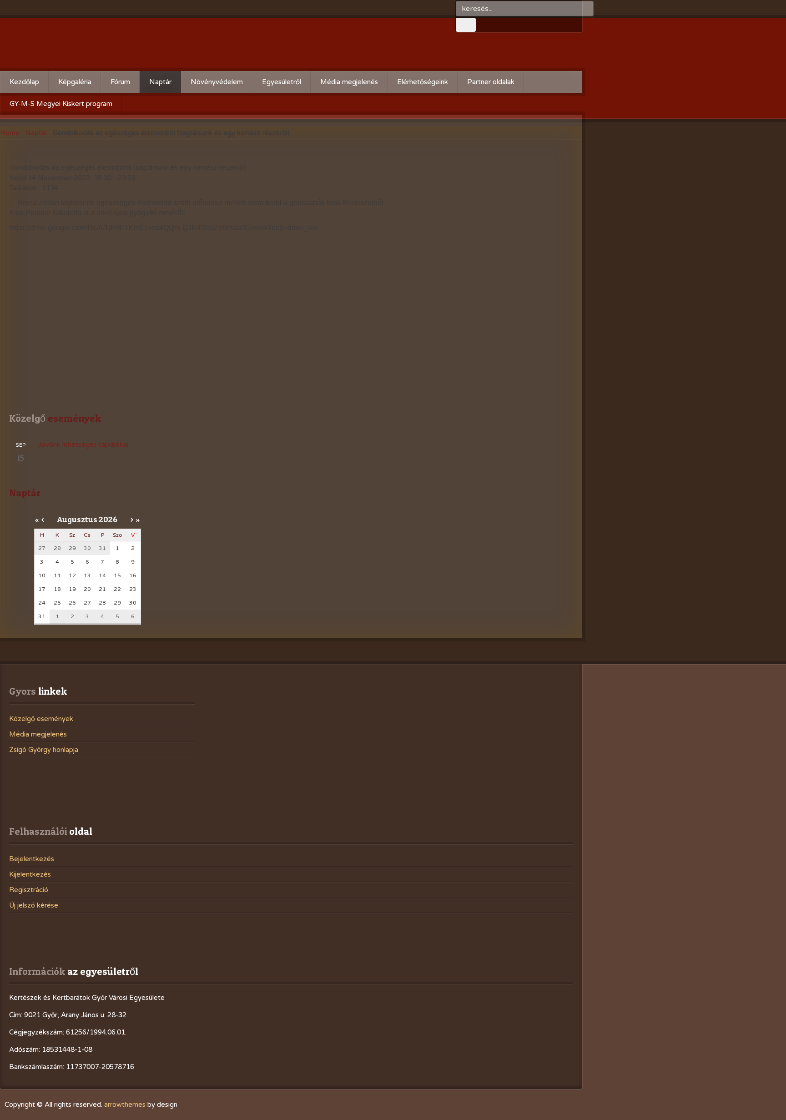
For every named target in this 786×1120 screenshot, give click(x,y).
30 (132, 603)
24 (41, 603)
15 (117, 575)
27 (87, 603)
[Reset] (466, 25)
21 (102, 589)
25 (57, 603)
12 (72, 575)
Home (10, 133)
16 (132, 575)
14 (102, 575)
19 (72, 589)
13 (87, 575)
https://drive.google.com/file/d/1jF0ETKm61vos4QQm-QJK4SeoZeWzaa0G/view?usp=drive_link (164, 228)
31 (41, 616)
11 (57, 575)
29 (117, 603)
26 (72, 603)
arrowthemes (125, 1104)
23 (132, 589)
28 (102, 603)
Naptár (36, 133)
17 (41, 589)
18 (57, 589)
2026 (108, 519)
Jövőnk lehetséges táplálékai (83, 444)
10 (41, 575)
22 (117, 589)
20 (87, 589)
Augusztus (77, 519)
